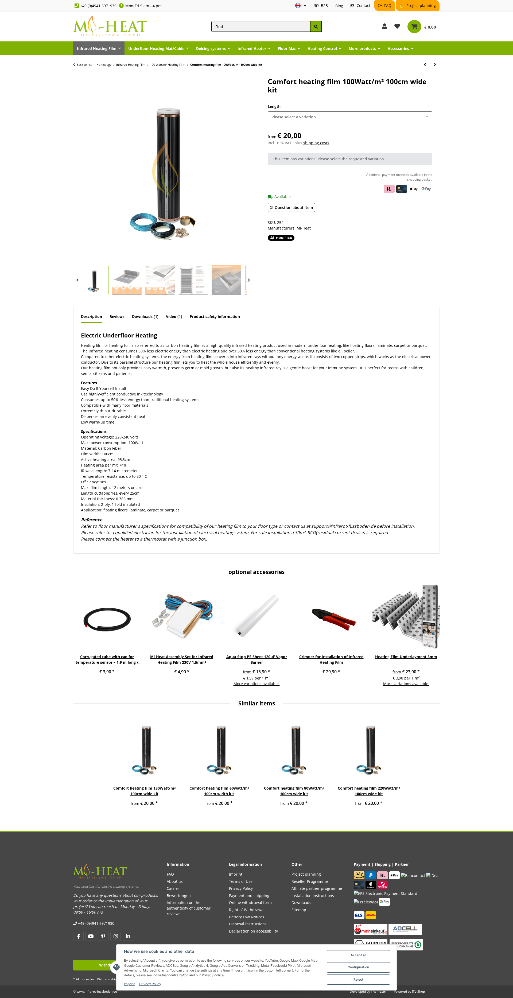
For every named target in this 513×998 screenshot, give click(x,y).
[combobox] (350, 116)
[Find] (315, 26)
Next (249, 280)
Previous (77, 280)
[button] (301, 6)
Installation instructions (313, 895)
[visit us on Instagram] (115, 936)
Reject (358, 979)
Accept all (358, 955)
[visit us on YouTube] (91, 936)
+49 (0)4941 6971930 (98, 5)
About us (175, 881)
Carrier (173, 888)
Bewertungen (179, 895)
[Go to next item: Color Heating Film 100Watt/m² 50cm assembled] (435, 64)
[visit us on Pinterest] (103, 936)
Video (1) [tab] (174, 316)
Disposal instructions (248, 923)
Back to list (84, 65)
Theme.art (378, 991)
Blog (339, 5)
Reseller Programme (310, 881)
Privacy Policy (150, 984)
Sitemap (299, 909)
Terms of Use (240, 881)
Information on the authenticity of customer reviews (189, 908)
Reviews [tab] (117, 316)
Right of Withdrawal (247, 909)
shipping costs (316, 142)
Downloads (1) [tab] (145, 316)
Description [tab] (91, 316)
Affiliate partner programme (317, 888)
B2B (324, 5)
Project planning (420, 5)
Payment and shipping (249, 895)
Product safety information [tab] (215, 316)
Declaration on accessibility (253, 931)
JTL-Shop (418, 991)
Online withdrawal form (250, 902)
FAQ (387, 5)
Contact (363, 5)
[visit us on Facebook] (78, 936)
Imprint (129, 984)
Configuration (358, 967)
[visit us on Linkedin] (128, 936)
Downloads (301, 902)
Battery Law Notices (246, 916)
